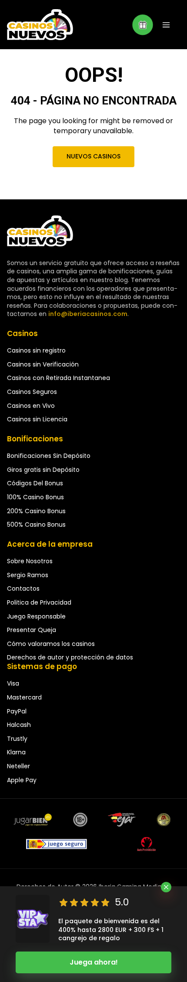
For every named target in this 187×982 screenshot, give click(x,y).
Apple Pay (22, 780)
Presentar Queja (31, 630)
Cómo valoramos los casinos (51, 643)
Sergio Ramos (27, 575)
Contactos (23, 588)
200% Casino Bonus (36, 511)
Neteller (18, 766)
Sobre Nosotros (30, 561)
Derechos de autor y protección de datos (70, 657)
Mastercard (24, 697)
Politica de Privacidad (39, 602)
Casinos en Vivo (31, 405)
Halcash (19, 724)
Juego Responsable (36, 616)
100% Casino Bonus (35, 497)
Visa (13, 683)
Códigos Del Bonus (35, 483)
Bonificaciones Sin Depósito (48, 455)
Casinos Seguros (32, 391)
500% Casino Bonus (36, 524)
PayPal (17, 711)
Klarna (16, 752)
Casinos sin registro (36, 350)
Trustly (17, 738)
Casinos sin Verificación (43, 364)
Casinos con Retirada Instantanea (58, 377)
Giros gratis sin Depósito (43, 469)
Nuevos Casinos (93, 156)
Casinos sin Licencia (37, 419)
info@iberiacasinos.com (87, 313)
